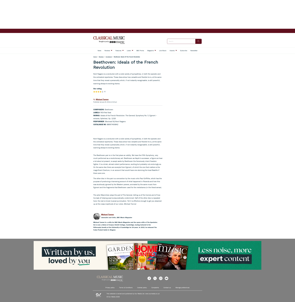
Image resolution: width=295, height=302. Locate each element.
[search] (198, 41)
